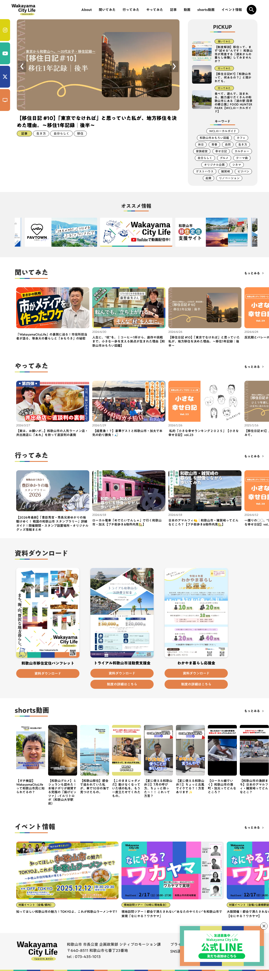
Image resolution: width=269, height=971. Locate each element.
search (251, 9)
